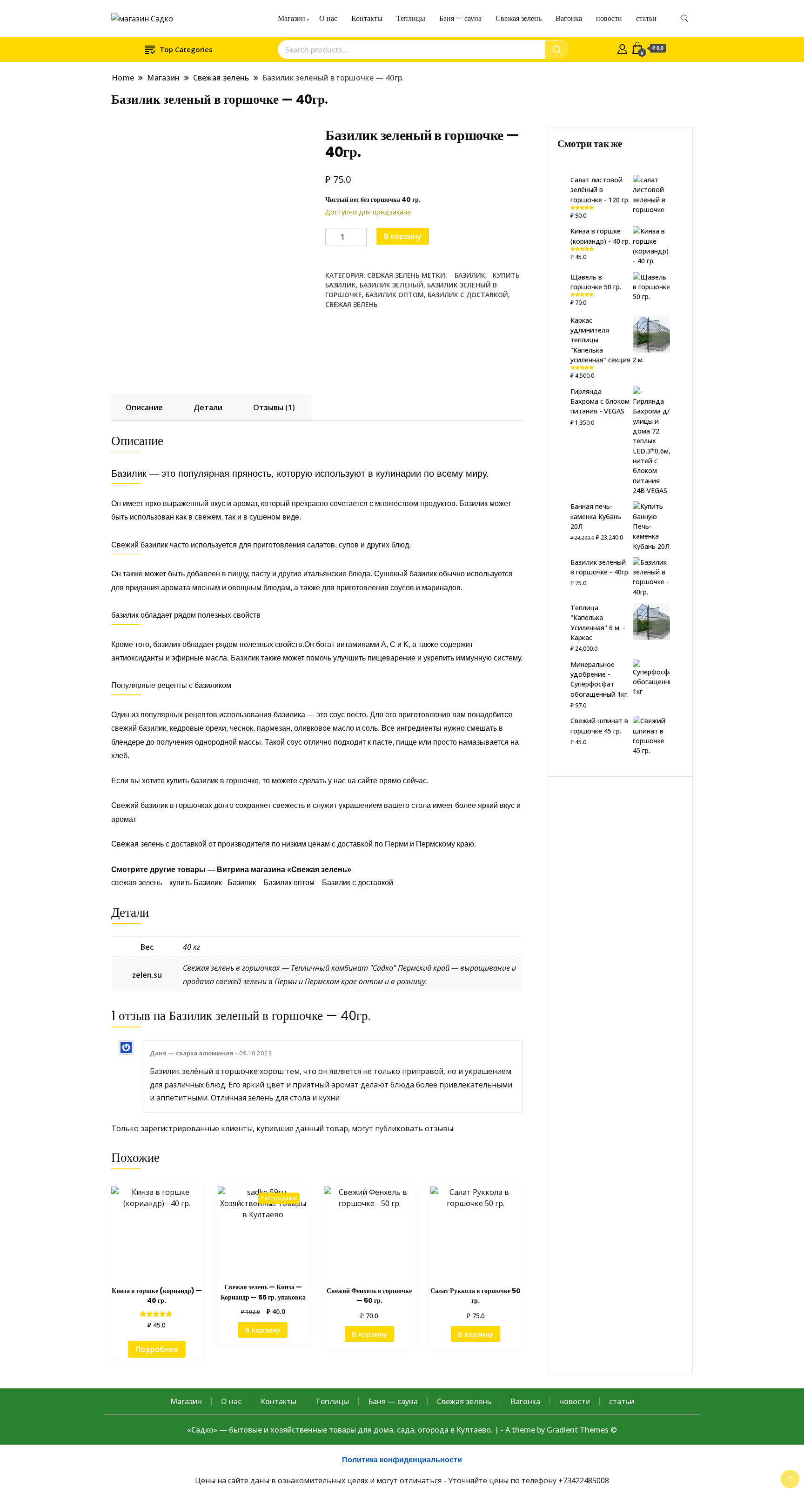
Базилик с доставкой (468, 294)
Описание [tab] (144, 407)
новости (609, 18)
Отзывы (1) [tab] (274, 407)
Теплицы (410, 18)
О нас (328, 18)
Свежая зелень (519, 18)
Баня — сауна (460, 18)
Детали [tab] (208, 407)
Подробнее (156, 1349)
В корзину (403, 236)
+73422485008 (583, 1480)
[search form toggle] (684, 18)
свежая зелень (351, 304)
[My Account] (622, 47)
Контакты (366, 18)
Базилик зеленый (391, 284)
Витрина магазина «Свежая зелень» (284, 869)
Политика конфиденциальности (402, 1460)
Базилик (467, 275)
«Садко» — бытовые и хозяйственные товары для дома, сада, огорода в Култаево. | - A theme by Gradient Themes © (402, 1430)
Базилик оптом (395, 294)
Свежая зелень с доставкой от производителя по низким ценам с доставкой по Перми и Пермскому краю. (293, 844)
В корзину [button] (263, 1329)
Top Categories (186, 49)
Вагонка (569, 18)
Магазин (291, 18)
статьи (646, 18)
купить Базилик (195, 883)
